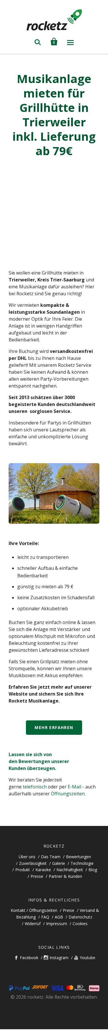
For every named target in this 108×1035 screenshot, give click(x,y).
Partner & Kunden (65, 876)
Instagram (59, 957)
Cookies (80, 923)
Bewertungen (78, 856)
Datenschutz (80, 917)
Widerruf (33, 923)
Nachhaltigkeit (69, 869)
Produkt (22, 869)
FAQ (45, 917)
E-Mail (74, 787)
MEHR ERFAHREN (54, 727)
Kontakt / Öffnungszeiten (34, 910)
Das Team (50, 856)
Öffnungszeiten (68, 793)
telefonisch (35, 787)
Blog (92, 869)
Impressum (56, 923)
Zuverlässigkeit (33, 863)
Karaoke (43, 869)
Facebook (29, 957)
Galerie (58, 863)
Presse (37, 876)
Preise (68, 910)
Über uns (27, 856)
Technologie (82, 863)
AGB (59, 917)
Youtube (87, 957)
